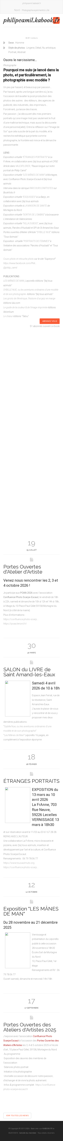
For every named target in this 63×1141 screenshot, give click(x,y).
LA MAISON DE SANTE (35, 205)
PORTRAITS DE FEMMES (36, 241)
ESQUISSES (29, 197)
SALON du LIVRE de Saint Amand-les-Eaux (29, 672)
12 (31, 885)
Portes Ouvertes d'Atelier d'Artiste (22, 569)
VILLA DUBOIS (30, 223)
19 (31, 543)
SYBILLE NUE (43, 232)
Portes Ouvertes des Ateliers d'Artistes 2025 (29, 1027)
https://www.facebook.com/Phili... (20, 263)
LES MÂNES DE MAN (33, 174)
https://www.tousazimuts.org (18, 863)
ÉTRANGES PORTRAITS (35, 157)
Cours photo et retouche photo (18, 258)
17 (31, 1001)
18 (31, 757)
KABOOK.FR (47, 1129)
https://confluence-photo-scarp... (20, 619)
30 (31, 645)
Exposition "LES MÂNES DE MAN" (30, 911)
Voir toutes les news (17, 1116)
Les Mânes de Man (14, 735)
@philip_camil (10, 267)
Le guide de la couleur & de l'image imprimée (25, 307)
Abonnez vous (49, 321)
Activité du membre (27, 1133)
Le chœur (8, 316)
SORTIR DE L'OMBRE (33, 214)
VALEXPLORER (22, 166)
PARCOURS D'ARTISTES (41, 188)
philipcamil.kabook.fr (17, 20)
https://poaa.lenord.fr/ (15, 623)
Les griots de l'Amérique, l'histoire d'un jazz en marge (29, 298)
